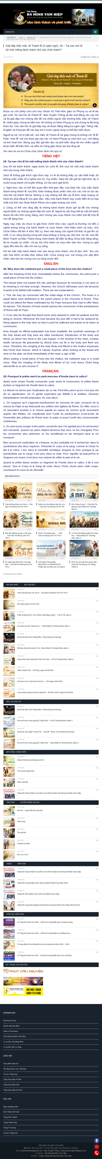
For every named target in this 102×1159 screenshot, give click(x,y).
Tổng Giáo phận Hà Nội (12, 1079)
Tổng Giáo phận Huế (11, 1085)
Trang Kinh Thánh (10, 1117)
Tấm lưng (21, 821)
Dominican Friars (9, 1021)
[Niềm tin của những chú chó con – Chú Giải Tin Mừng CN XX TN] (50, 491)
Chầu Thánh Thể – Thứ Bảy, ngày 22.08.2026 (35, 670)
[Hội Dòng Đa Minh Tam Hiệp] (51, 16)
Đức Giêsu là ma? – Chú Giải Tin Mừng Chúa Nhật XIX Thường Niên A (84, 506)
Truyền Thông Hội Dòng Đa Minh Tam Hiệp (55, 1156)
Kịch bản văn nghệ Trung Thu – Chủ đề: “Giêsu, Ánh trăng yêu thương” (46, 731)
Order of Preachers (10, 1031)
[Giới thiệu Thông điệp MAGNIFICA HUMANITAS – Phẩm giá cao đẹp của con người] (50, 549)
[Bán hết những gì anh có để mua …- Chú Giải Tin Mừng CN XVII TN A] (17, 520)
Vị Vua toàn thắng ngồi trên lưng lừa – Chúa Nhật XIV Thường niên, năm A (84, 535)
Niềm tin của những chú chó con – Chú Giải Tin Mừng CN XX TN (51, 505)
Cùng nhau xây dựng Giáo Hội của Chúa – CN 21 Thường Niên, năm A (45, 659)
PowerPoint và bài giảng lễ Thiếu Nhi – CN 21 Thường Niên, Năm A (45, 720)
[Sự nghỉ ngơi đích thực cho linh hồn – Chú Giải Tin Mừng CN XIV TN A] (17, 549)
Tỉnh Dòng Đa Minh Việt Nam (14, 1036)
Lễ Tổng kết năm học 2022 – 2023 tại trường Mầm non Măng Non (43, 933)
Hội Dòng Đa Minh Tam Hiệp (56, 1153)
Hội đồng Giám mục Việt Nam (14, 1069)
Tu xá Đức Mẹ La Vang (12, 1047)
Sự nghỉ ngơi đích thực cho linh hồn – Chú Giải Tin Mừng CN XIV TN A (18, 564)
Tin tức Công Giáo (10, 1074)
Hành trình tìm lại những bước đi (30, 760)
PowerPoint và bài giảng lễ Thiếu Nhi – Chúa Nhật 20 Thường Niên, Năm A (48, 743)
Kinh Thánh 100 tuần (11, 1112)
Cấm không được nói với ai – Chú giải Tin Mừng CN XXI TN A (18, 505)
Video (9, 864)
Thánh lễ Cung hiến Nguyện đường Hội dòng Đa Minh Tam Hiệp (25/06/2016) (48, 905)
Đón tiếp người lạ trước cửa (28, 604)
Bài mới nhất (12, 585)
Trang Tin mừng (9, 1128)
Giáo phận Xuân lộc (10, 1064)
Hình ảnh (22, 864)
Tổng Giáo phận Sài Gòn (12, 1090)
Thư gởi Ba (21, 832)
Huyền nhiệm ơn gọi (29, 802)
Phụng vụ (95, 57)
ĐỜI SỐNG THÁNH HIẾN (16, 752)
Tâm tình (10, 802)
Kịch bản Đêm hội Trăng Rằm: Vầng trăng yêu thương (39, 637)
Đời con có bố (22, 854)
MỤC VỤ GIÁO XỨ (13, 702)
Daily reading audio (10, 1107)
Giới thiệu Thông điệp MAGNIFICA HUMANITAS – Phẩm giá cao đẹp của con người (51, 564)
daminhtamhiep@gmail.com (32, 1151)
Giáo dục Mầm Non (15, 914)
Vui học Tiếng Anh (10, 1133)
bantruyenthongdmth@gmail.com (73, 1151)
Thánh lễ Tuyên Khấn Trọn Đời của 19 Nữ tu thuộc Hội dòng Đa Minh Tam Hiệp (49, 793)
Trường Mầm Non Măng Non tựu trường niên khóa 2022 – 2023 (43, 944)
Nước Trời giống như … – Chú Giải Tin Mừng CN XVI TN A (50, 534)
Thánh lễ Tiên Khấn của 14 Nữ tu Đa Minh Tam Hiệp (38, 894)
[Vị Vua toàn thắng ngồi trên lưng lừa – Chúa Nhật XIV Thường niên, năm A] (84, 520)
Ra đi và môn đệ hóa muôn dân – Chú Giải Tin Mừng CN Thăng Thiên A (84, 564)
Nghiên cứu (85, 57)
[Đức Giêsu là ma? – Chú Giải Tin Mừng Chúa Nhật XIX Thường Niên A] (84, 491)
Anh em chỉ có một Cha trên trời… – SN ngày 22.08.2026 (40, 681)
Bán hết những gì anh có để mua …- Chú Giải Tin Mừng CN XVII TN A (18, 535)
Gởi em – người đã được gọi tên (30, 810)
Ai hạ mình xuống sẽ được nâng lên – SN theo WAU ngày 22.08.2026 (45, 692)
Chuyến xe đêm (23, 843)
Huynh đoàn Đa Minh (11, 1026)
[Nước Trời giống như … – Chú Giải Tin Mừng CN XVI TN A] (50, 520)
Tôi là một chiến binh (25, 771)
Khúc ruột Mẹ (22, 782)
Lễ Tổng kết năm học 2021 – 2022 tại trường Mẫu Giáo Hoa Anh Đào (44, 955)
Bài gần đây (29, 585)
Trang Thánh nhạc (10, 1122)
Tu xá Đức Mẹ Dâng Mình (13, 1042)
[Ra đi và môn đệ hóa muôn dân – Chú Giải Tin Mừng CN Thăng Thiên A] (84, 549)
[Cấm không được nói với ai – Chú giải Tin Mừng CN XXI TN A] (17, 491)
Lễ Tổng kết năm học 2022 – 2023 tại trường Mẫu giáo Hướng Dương (45, 922)
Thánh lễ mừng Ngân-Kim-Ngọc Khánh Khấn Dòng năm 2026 (42, 883)
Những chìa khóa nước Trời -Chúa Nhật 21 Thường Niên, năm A (43, 648)
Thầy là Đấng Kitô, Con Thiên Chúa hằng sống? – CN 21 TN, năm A (44, 615)
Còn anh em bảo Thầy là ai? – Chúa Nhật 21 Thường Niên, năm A (43, 626)
